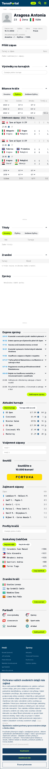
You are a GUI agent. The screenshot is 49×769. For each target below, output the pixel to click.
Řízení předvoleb (24, 765)
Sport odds (35, 621)
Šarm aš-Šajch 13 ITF (18, 122)
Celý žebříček (39, 571)
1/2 (44, 113)
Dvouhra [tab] (7, 94)
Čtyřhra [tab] (18, 94)
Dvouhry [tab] (7, 233)
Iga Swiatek (6, 667)
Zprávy (33, 615)
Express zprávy (31, 663)
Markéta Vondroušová (9, 663)
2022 (5, 113)
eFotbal (34, 626)
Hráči (5, 9)
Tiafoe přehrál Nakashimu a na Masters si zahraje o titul (25, 361)
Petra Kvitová (6, 660)
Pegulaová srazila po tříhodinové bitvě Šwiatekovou (24, 368)
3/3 (19, 109)
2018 (5, 174)
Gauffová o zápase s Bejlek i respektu (23, 356)
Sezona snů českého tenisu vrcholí (23, 345)
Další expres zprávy (36, 394)
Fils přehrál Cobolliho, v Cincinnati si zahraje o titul (25, 388)
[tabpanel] (24, 140)
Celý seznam (39, 602)
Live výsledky (13, 615)
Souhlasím (24, 751)
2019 (5, 170)
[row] (24, 105)
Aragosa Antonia (15, 9)
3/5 (32, 113)
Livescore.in (12, 621)
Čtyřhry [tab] (17, 233)
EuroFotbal (11, 626)
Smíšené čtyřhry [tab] (31, 94)
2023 (5, 109)
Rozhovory (29, 660)
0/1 (19, 105)
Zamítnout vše (24, 758)
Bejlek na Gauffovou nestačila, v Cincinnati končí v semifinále (21, 374)
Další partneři (39, 632)
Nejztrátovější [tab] (24, 544)
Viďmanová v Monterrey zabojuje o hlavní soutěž (24, 381)
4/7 (19, 113)
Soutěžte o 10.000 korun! (24, 467)
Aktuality (29, 652)
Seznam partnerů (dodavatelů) (16, 744)
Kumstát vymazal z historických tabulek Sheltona (25, 350)
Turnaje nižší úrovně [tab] (27, 408)
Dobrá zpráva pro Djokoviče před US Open (25, 341)
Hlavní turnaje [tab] (9, 408)
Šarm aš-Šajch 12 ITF (18, 141)
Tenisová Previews (32, 656)
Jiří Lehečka (6, 656)
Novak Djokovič (7, 652)
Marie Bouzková (7, 670)
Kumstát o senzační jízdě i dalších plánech (26, 336)
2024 (5, 105)
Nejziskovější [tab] (9, 544)
